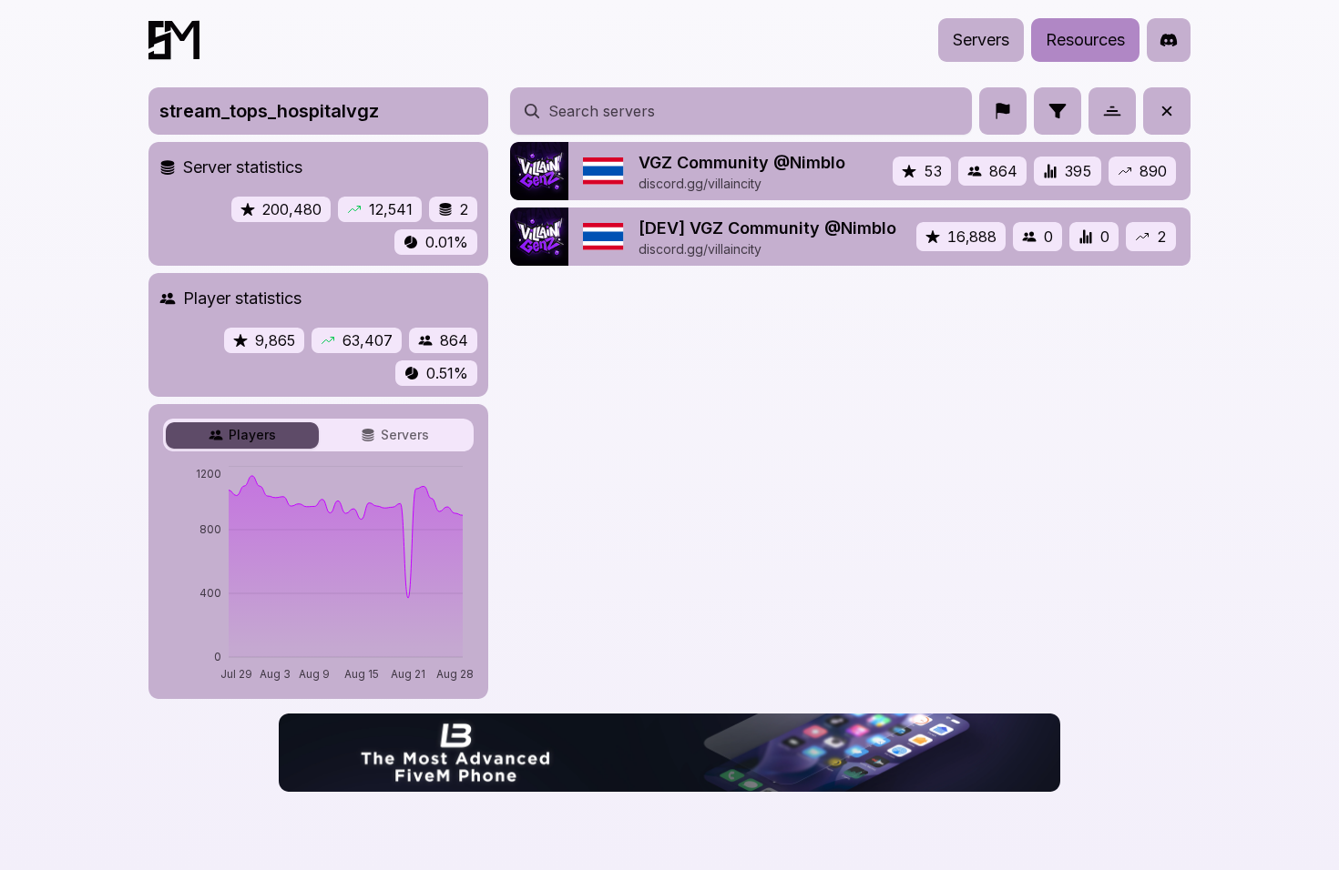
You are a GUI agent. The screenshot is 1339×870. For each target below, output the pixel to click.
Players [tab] (252, 434)
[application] (318, 575)
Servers (981, 39)
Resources (1085, 39)
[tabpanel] (318, 575)
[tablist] (318, 435)
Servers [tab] (405, 434)
